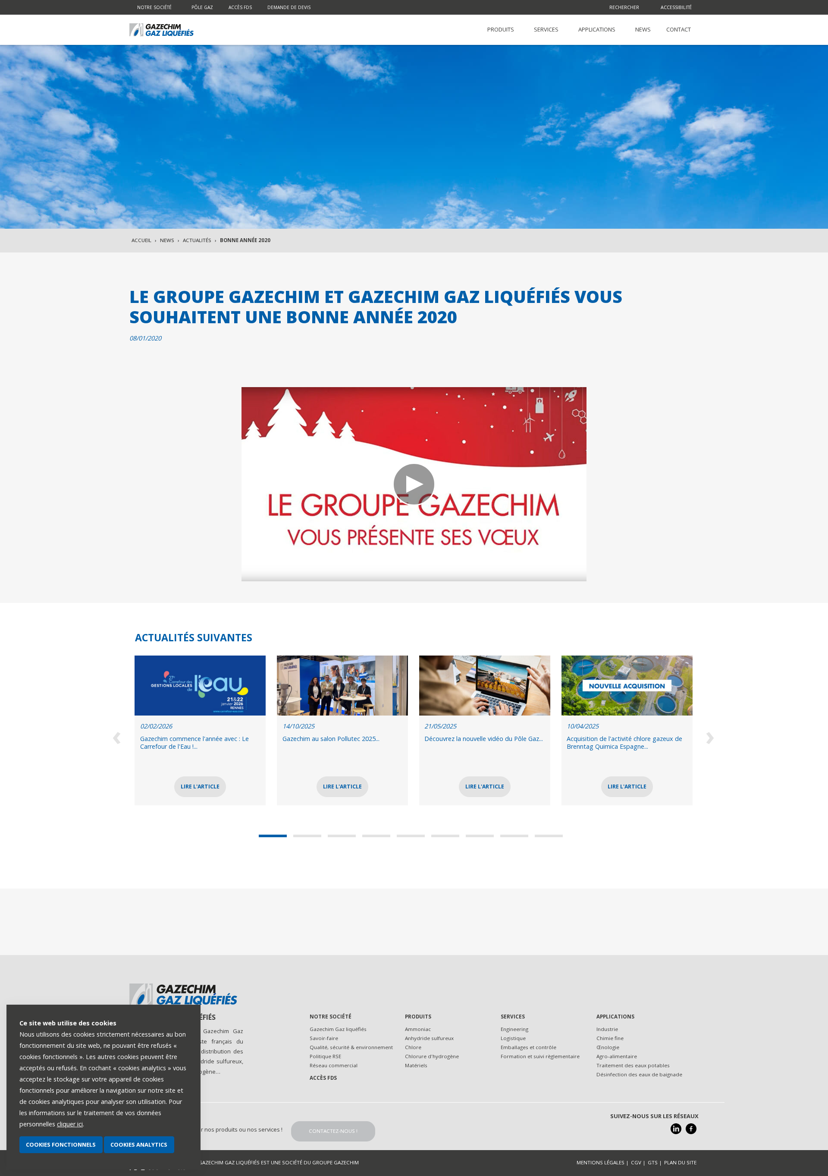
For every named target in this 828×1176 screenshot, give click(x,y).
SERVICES (546, 29)
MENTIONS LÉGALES (600, 1162)
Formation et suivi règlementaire (540, 1056)
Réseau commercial (334, 1065)
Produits (418, 1016)
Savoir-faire (324, 1038)
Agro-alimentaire (616, 1056)
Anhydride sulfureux (429, 1038)
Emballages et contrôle (528, 1047)
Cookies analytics (138, 1144)
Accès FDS (240, 7)
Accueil (141, 240)
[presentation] (117, 735)
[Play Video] (414, 484)
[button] (276, 836)
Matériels (416, 1065)
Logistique (513, 1038)
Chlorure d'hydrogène (432, 1056)
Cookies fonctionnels (61, 1144)
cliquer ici (70, 1124)
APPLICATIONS (596, 29)
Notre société (154, 7)
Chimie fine (610, 1038)
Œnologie (607, 1047)
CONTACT (678, 29)
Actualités (197, 240)
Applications (615, 1016)
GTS (653, 1162)
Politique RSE (325, 1056)
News (167, 240)
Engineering (514, 1029)
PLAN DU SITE (680, 1162)
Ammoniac (418, 1029)
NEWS (643, 29)
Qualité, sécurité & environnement (351, 1047)
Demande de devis (288, 7)
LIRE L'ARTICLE (212, 786)
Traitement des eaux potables (633, 1065)
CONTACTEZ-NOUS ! (333, 1131)
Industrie (607, 1029)
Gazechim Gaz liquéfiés (338, 1029)
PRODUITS (500, 29)
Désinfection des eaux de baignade (639, 1074)
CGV (636, 1162)
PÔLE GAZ (202, 7)
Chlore (413, 1047)
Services (513, 1016)
